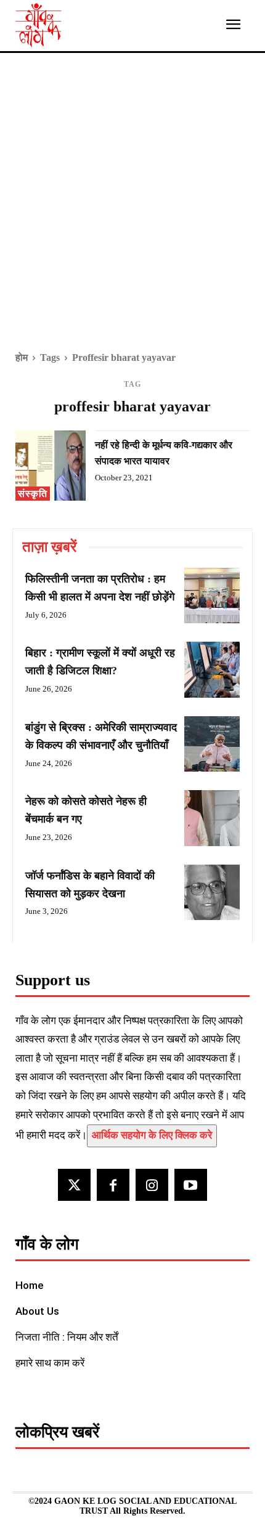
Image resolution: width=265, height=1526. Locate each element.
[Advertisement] (132, 210)
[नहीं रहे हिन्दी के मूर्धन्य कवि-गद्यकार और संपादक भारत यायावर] (50, 465)
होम (21, 357)
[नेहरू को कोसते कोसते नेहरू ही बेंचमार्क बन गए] (212, 818)
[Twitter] (74, 1185)
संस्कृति (32, 493)
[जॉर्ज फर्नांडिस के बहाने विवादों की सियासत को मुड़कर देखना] (212, 892)
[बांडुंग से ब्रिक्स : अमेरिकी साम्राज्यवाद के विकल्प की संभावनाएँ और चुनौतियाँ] (212, 744)
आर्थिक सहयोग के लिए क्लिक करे (152, 1135)
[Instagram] (152, 1185)
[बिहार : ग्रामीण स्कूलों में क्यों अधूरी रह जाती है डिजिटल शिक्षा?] (212, 669)
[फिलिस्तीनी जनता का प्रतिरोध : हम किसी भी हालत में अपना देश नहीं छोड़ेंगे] (212, 595)
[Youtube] (190, 1185)
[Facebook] (113, 1185)
